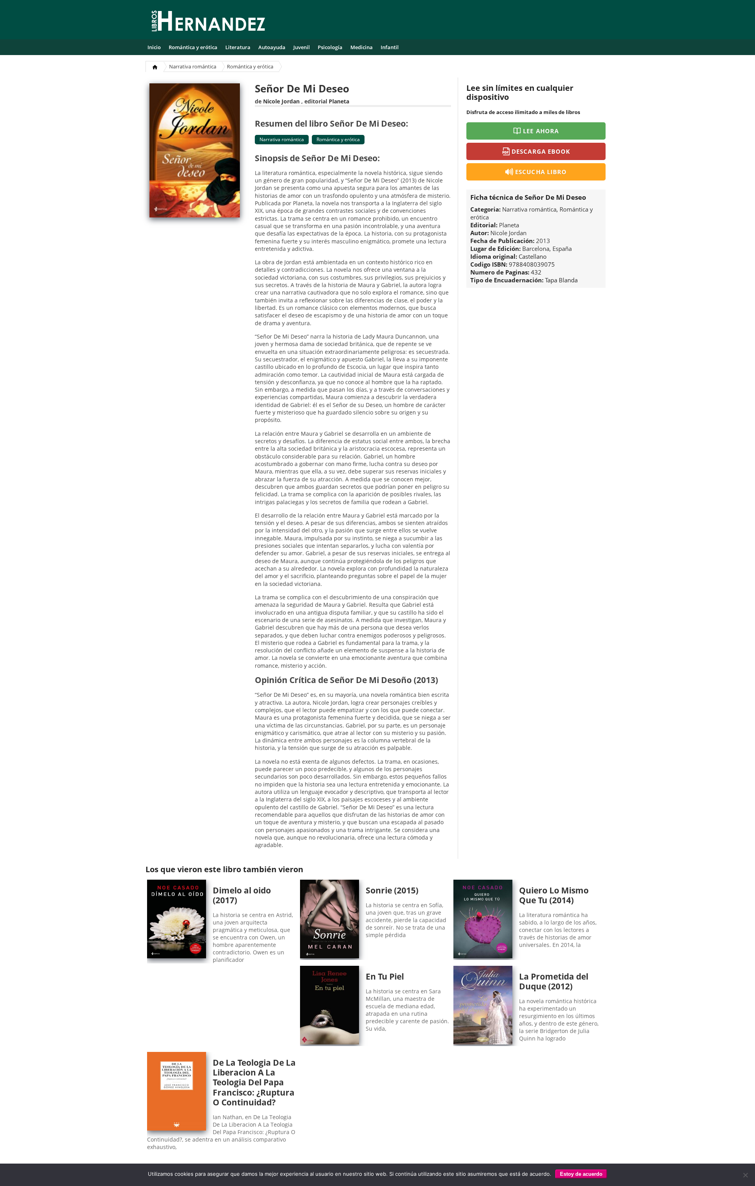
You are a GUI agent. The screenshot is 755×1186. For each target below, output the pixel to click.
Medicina (361, 47)
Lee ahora (540, 131)
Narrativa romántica (192, 66)
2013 (543, 241)
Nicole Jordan (281, 101)
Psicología (330, 47)
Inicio (154, 47)
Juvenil (301, 47)
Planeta (339, 101)
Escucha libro (541, 172)
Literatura (237, 47)
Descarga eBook (541, 151)
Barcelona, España (547, 248)
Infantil (390, 47)
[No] (745, 1175)
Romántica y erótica (193, 47)
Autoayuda (271, 47)
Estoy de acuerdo (581, 1174)
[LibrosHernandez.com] (208, 22)
